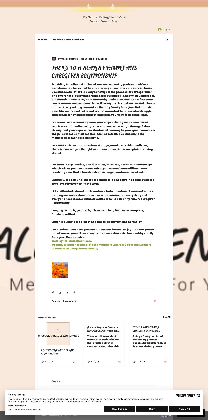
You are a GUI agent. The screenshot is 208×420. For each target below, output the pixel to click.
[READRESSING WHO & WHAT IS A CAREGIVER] (58, 333)
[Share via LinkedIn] (67, 292)
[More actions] (154, 59)
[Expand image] (60, 270)
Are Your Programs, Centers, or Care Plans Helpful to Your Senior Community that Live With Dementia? (103, 329)
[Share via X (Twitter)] (60, 292)
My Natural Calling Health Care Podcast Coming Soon (104, 19)
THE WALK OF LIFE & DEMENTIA (69, 39)
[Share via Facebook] (53, 292)
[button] (167, 39)
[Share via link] (73, 292)
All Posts (42, 39)
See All (167, 317)
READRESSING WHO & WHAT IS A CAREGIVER (57, 352)
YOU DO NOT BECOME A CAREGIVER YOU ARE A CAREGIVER (146, 329)
